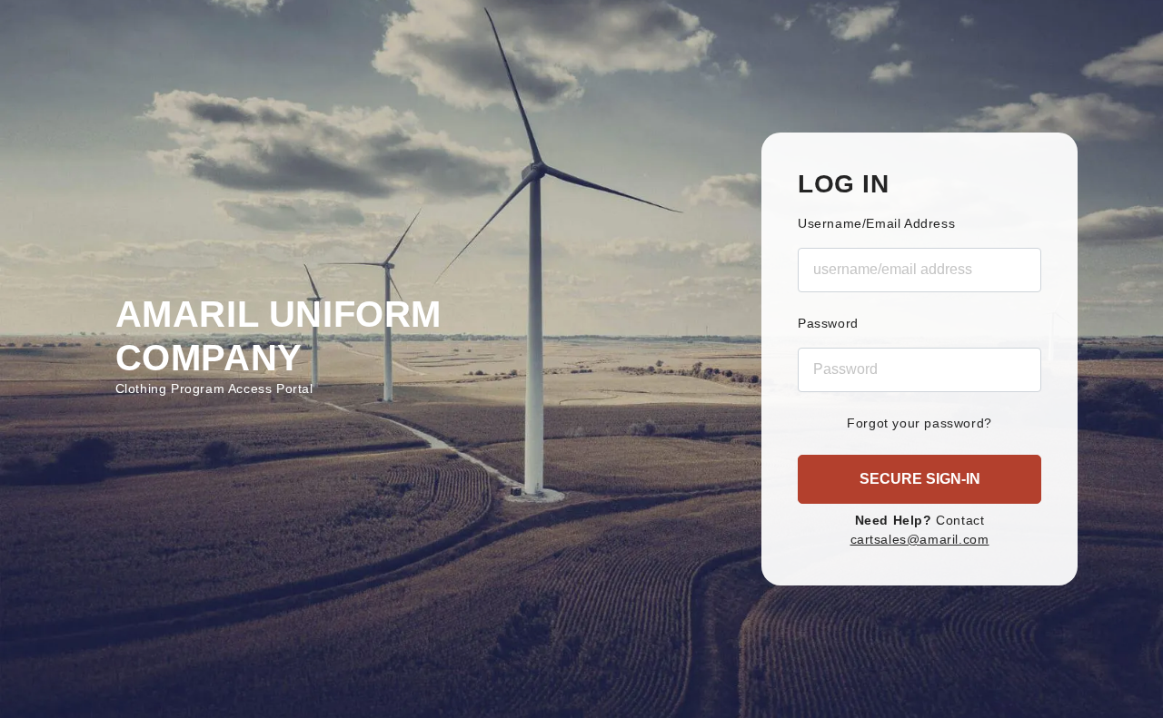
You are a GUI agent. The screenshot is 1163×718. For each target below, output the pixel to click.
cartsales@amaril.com (919, 539)
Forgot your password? (919, 423)
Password (828, 323)
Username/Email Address (876, 223)
